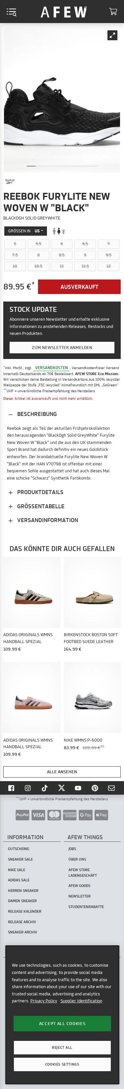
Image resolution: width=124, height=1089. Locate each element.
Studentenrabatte (86, 906)
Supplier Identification (81, 1000)
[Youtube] (79, 787)
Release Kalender (24, 911)
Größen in (24, 230)
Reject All (62, 1047)
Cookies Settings (62, 1064)
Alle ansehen (62, 771)
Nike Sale (16, 870)
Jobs (72, 848)
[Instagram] (29, 787)
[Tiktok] (45, 787)
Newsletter (79, 896)
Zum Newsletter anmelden (62, 347)
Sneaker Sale (20, 859)
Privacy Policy (43, 1000)
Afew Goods (79, 885)
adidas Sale (18, 880)
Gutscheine (18, 848)
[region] (62, 1014)
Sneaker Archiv (22, 932)
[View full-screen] (112, 35)
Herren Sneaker (23, 890)
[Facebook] (12, 787)
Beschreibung (36, 413)
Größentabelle (40, 506)
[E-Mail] (112, 787)
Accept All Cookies (62, 1023)
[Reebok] (10, 181)
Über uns (77, 859)
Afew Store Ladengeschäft (82, 873)
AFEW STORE (64, 11)
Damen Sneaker (22, 900)
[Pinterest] (95, 787)
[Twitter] (62, 787)
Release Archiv (22, 922)
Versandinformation (47, 519)
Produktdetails (39, 491)
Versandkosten (51, 367)
